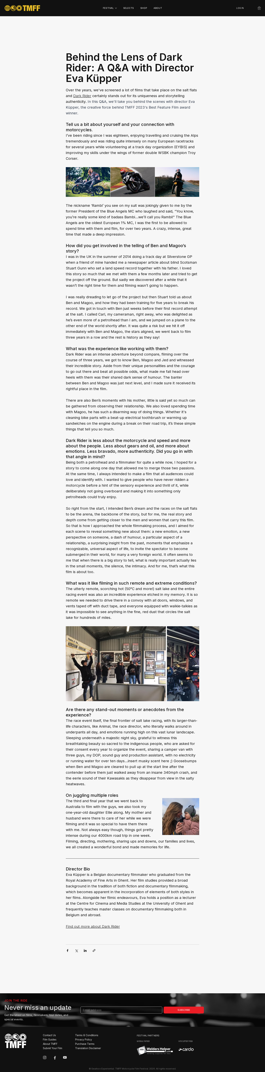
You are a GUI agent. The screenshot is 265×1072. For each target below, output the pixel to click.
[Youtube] (65, 1057)
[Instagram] (45, 1057)
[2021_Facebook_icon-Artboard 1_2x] (55, 1057)
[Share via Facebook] (67, 950)
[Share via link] (94, 950)
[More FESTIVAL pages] (116, 8)
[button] (259, 8)
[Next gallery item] (195, 663)
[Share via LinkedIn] (85, 950)
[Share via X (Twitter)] (76, 950)
